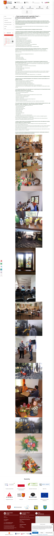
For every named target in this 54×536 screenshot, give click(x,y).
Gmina (5, 16)
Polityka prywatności (45, 534)
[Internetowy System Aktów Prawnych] (1, 275)
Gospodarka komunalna (7, 22)
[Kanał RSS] (9, 532)
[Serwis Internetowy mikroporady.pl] (45, 507)
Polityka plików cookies (39, 534)
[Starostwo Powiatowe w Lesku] (9, 507)
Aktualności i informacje (7, 18)
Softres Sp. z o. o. (10, 534)
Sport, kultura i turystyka (7, 24)
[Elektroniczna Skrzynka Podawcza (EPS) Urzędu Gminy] (1, 266)
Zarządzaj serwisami (34, 530)
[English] (47, 2)
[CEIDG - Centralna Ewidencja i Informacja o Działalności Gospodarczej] (1, 269)
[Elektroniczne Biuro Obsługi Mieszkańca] (1, 272)
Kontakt (5, 26)
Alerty (5, 28)
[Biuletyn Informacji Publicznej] (1, 261)
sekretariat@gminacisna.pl (9, 522)
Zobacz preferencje (49, 532)
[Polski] (45, 2)
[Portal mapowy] (1, 263)
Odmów (42, 532)
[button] (52, 524)
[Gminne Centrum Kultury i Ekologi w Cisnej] (27, 507)
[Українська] (48, 2)
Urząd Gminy (6, 20)
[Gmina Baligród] (36, 507)
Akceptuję (35, 532)
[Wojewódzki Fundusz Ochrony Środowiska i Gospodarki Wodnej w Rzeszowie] (18, 507)
